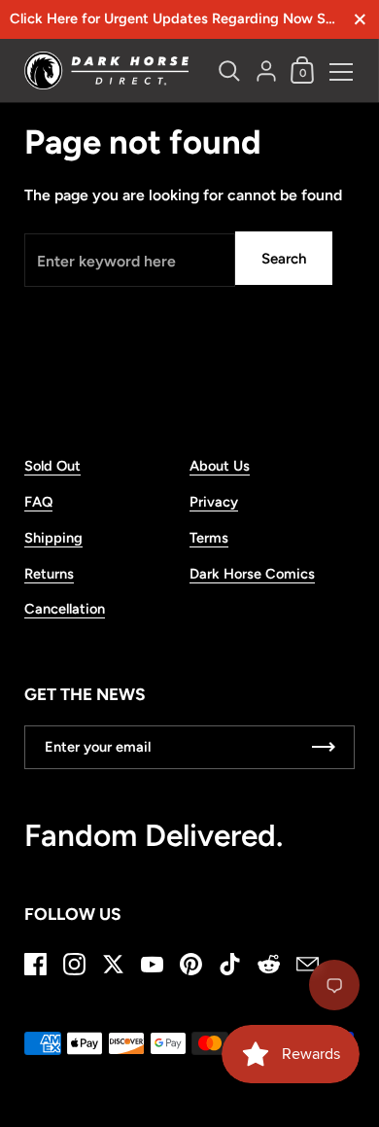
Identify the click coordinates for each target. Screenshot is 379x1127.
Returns (49, 573)
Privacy (214, 502)
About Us (220, 466)
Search (283, 258)
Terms (209, 537)
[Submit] (323, 747)
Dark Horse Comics (252, 573)
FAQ (38, 502)
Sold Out (52, 466)
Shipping (53, 537)
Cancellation (64, 608)
